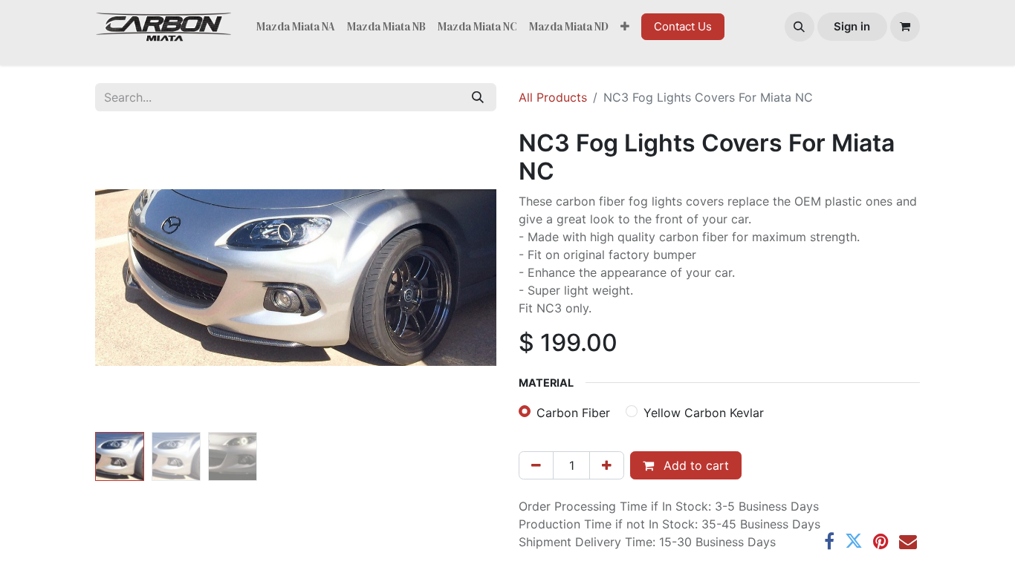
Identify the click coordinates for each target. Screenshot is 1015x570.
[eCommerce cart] (905, 27)
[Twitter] (854, 541)
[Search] (477, 97)
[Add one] (606, 465)
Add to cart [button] (694, 465)
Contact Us (683, 26)
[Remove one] (536, 465)
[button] (799, 27)
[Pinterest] (881, 541)
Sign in (852, 26)
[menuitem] (295, 27)
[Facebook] (829, 541)
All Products (553, 97)
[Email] (908, 541)
